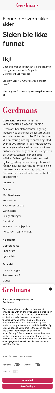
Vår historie (9, 210)
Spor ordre (9, 251)
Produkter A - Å (11, 275)
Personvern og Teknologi (17, 231)
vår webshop (24, 73)
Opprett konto (11, 245)
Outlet (6, 280)
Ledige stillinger (12, 216)
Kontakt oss (9, 200)
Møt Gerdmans (11, 195)
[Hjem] (27, 5)
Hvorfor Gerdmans (13, 205)
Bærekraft (9, 221)
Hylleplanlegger (12, 270)
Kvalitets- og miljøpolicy (16, 226)
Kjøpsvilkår (9, 256)
